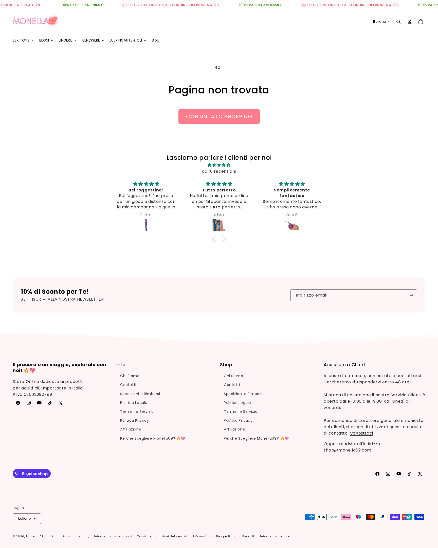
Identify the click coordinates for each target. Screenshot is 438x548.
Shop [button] (226, 364)
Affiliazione (130, 429)
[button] (23, 40)
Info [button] (120, 364)
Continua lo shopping (219, 116)
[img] (219, 165)
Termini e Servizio (137, 411)
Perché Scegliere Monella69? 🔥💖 (152, 438)
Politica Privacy (134, 420)
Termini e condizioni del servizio (162, 536)
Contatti (128, 384)
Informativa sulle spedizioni (215, 536)
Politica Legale (134, 402)
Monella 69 (35, 536)
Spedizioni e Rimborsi (140, 393)
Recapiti (249, 536)
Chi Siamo (129, 375)
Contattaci (361, 433)
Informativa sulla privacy (69, 536)
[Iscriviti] (411, 295)
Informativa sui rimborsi (113, 536)
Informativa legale (275, 536)
